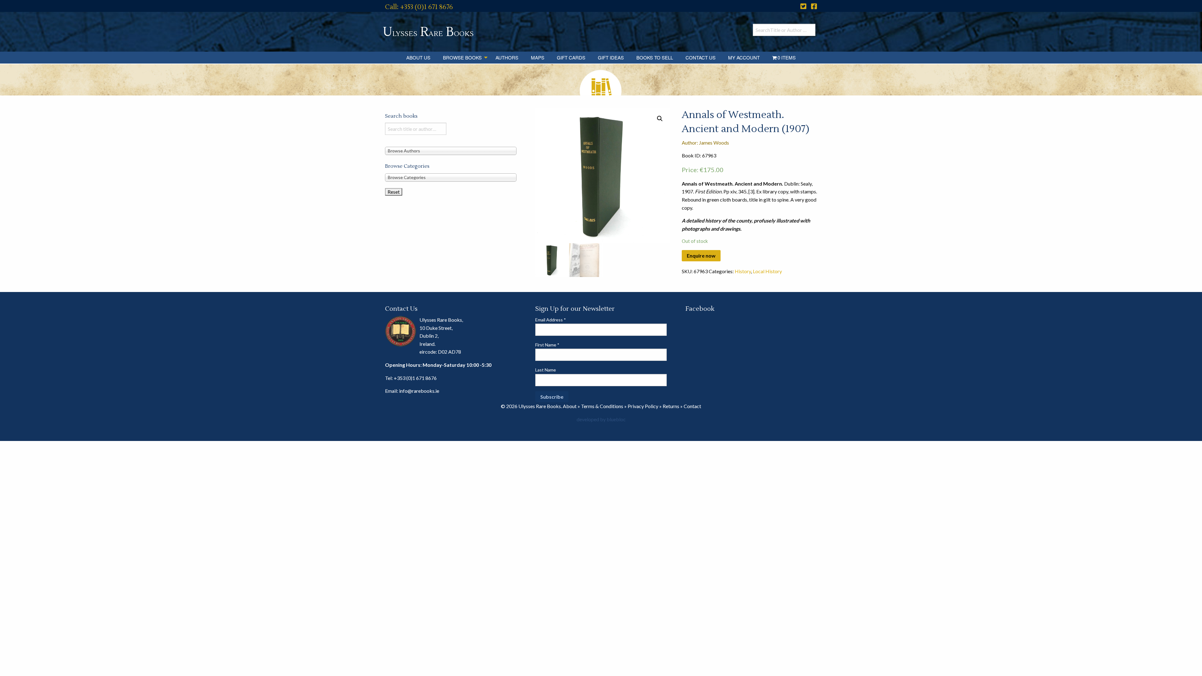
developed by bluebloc (601, 419)
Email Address (550, 319)
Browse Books (462, 57)
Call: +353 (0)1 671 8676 (419, 7)
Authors (507, 57)
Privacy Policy (643, 406)
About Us (418, 57)
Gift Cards (571, 57)
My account (744, 57)
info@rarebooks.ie (419, 391)
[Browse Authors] (450, 150)
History (743, 271)
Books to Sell (654, 57)
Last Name (545, 369)
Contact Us (701, 57)
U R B (428, 32)
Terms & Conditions (602, 406)
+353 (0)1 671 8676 (415, 378)
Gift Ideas (611, 57)
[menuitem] (418, 58)
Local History (767, 271)
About (570, 406)
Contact (692, 406)
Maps (537, 57)
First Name (547, 344)
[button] (659, 118)
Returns (671, 406)
